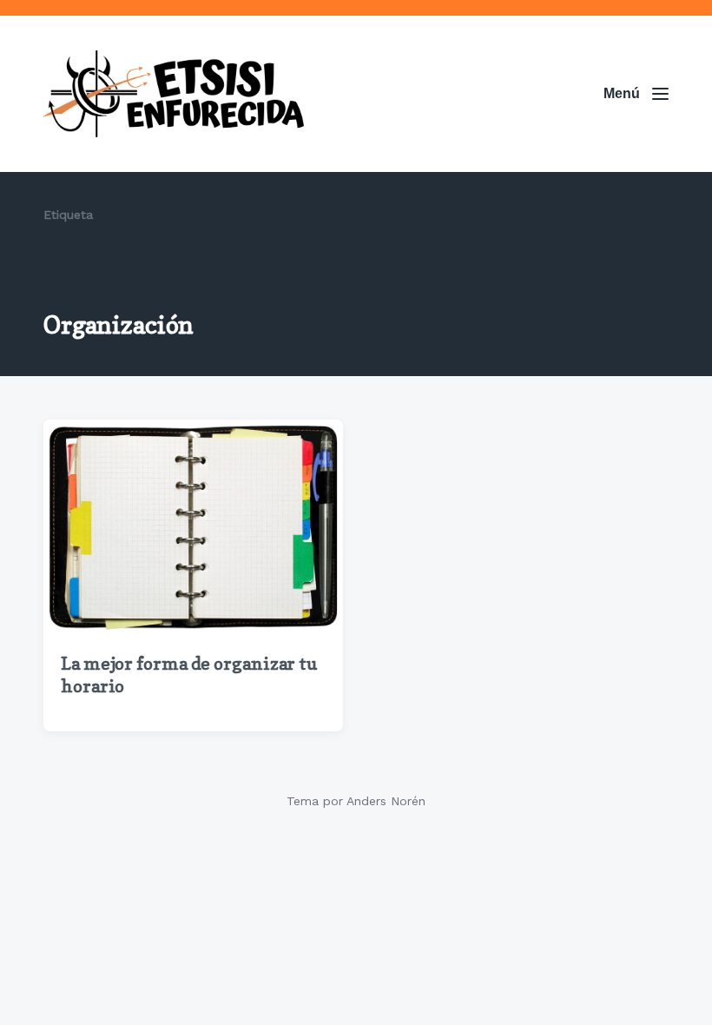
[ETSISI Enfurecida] (173, 93)
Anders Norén (385, 801)
